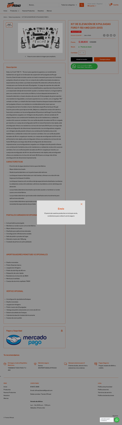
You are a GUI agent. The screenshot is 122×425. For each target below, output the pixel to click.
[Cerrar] (81, 204)
